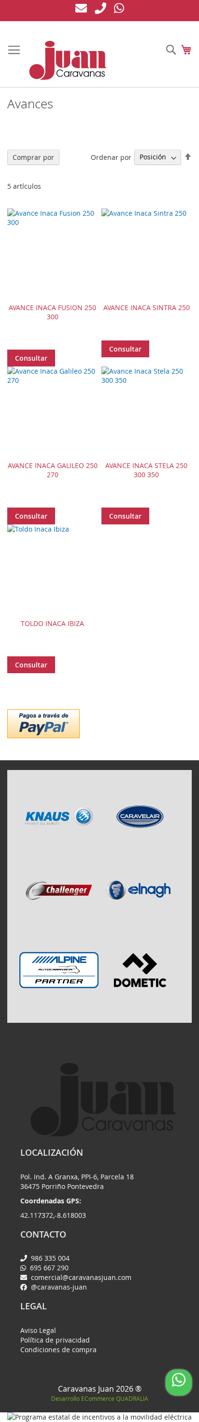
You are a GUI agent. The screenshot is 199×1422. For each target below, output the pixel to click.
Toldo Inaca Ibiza (52, 623)
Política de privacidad (55, 1339)
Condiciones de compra (58, 1349)
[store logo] (68, 60)
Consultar (31, 358)
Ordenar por (111, 156)
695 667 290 (48, 1267)
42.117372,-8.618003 (53, 1215)
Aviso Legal (38, 1330)
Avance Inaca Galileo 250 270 (53, 470)
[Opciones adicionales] (43, 722)
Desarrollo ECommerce (99, 1398)
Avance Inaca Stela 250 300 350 (146, 470)
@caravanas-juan (58, 1287)
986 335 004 (49, 1258)
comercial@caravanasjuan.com (80, 1277)
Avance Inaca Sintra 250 (146, 307)
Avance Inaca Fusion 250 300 (52, 312)
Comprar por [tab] (33, 157)
